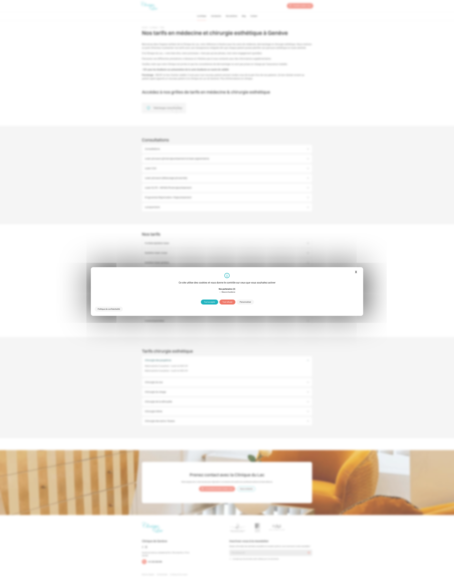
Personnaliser (245, 302)
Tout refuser (227, 302)
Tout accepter (209, 302)
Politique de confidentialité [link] (109, 309)
